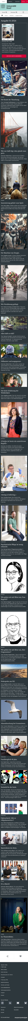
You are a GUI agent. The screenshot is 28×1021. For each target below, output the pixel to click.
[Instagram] (2, 1003)
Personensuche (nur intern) (7, 974)
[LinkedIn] (10, 1003)
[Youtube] (17, 1003)
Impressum (3, 1007)
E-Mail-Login (3, 966)
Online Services (4, 972)
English (3, 1)
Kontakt (2, 1012)
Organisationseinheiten (11, 1)
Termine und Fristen (5, 984)
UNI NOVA (11, 15)
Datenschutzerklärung (18, 1007)
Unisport (2, 992)
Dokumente (17, 1)
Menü (23, 12)
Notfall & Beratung (5, 982)
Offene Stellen (4, 969)
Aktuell (6, 15)
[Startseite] (2, 15)
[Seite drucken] (20, 956)
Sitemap (2, 1009)
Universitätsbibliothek (5, 987)
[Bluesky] (25, 1003)
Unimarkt (3, 977)
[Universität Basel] (8, 6)
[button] (7, 956)
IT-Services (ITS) (4, 979)
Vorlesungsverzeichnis (5, 990)
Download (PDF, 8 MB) (7, 41)
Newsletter (16, 1009)
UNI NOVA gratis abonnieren (14, 56)
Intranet (2, 995)
